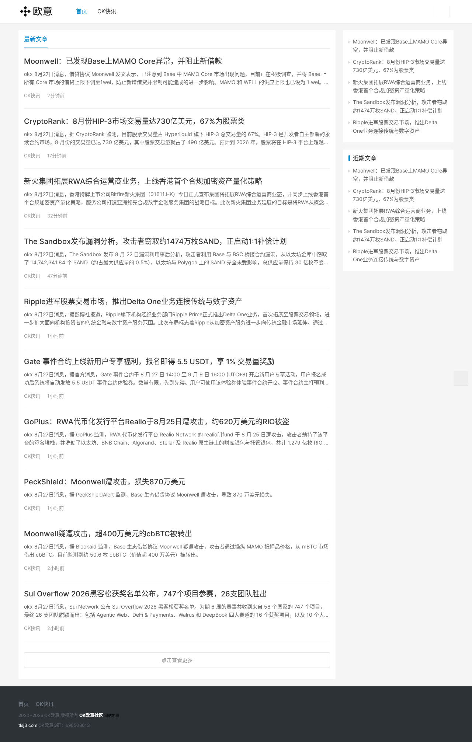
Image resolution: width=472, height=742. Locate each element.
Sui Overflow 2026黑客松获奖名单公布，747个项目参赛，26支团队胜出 (145, 593)
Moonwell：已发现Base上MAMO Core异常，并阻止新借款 (123, 61)
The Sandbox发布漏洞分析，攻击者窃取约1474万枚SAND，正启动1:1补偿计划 (155, 241)
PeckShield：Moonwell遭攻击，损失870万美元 (104, 481)
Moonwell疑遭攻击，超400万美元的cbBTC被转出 (108, 533)
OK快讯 (106, 11)
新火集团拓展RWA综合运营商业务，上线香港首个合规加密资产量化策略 (143, 181)
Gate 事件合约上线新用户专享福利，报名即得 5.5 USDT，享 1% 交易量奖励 (149, 361)
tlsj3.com (27, 725)
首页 (81, 11)
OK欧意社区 (91, 715)
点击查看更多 (177, 660)
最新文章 (36, 39)
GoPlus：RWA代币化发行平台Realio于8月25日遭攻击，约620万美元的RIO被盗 (156, 421)
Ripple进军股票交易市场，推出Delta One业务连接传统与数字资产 (133, 301)
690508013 (78, 725)
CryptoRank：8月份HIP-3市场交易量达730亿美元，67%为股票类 (134, 121)
